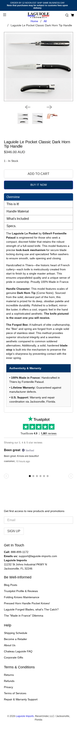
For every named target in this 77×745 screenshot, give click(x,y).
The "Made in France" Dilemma (23, 615)
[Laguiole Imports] (38, 15)
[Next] (49, 107)
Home (34, 21)
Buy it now (38, 184)
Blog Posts (10, 585)
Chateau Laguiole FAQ (18, 651)
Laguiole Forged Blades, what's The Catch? (31, 609)
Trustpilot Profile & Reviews (21, 591)
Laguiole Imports (25, 716)
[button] (67, 15)
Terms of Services (15, 693)
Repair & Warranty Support (21, 699)
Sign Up (13, 531)
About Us (9, 645)
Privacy (8, 687)
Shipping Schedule (15, 633)
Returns (9, 674)
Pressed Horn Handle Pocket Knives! (27, 603)
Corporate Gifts (13, 657)
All (45, 21)
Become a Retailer (15, 639)
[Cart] (72, 15)
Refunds (9, 681)
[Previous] (28, 107)
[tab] (38, 197)
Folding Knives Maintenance (21, 597)
